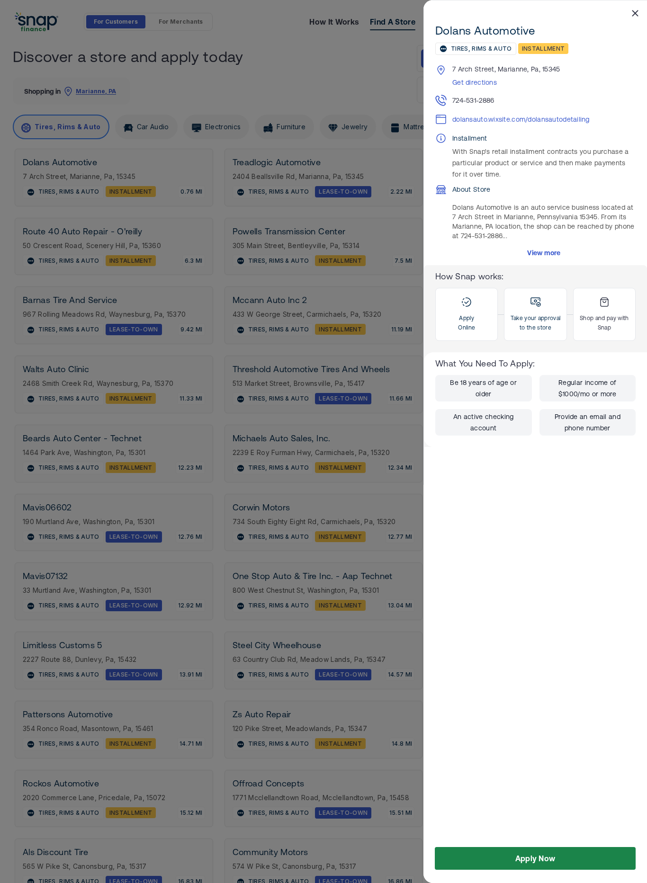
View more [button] (544, 253)
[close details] (635, 13)
